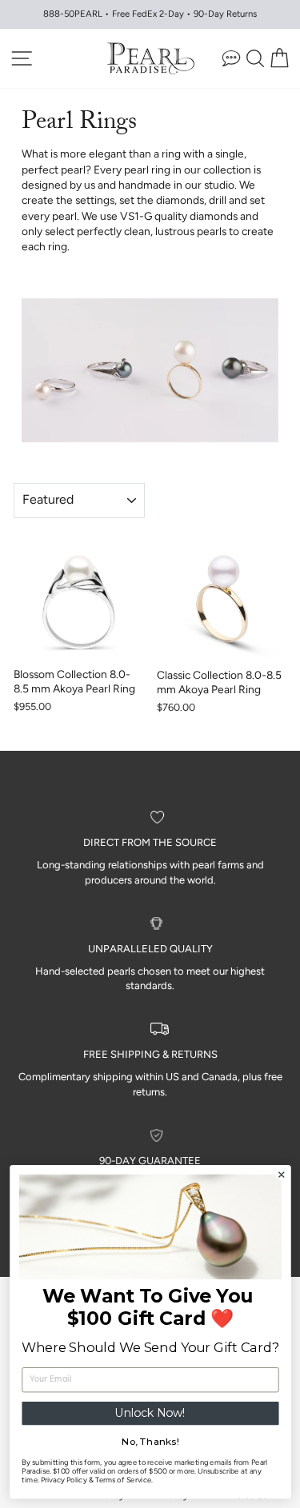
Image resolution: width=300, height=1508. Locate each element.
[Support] (231, 58)
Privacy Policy (63, 1480)
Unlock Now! (150, 1413)
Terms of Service (122, 1480)
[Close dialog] (281, 1175)
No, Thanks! (150, 1441)
